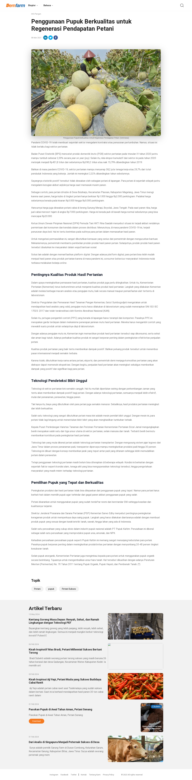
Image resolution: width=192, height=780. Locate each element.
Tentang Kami (94, 775)
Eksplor (32, 5)
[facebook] (55, 37)
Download (36, 721)
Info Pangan (36, 14)
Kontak (84, 775)
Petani (37, 589)
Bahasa (47, 5)
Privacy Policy (108, 775)
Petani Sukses (69, 589)
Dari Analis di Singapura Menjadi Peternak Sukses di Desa (64, 742)
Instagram (54, 775)
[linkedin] (45, 37)
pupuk (51, 589)
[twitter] (50, 37)
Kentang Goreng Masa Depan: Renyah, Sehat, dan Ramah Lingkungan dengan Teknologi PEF (64, 621)
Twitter (73, 775)
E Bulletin (156, 707)
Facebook (64, 775)
